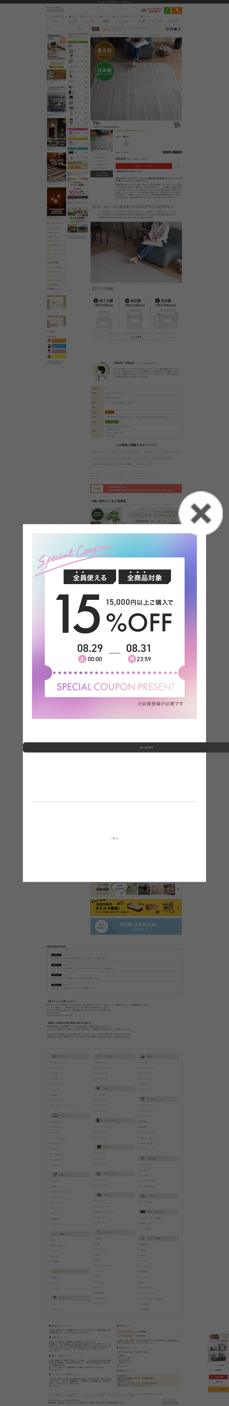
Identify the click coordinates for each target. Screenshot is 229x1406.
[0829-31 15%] (114, 626)
